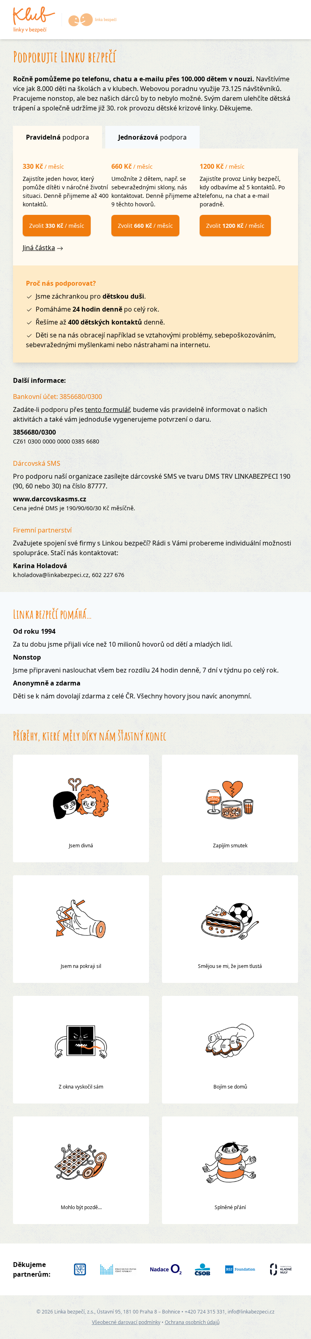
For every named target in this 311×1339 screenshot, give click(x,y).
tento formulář (107, 409)
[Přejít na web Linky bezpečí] (89, 19)
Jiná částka (39, 247)
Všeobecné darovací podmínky (126, 1322)
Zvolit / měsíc (56, 225)
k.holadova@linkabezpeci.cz (51, 575)
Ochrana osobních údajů (192, 1322)
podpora (57, 137)
